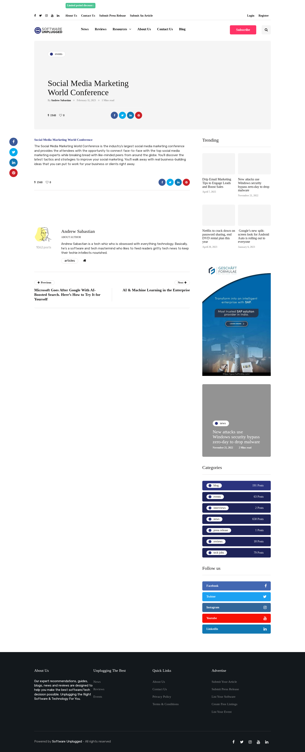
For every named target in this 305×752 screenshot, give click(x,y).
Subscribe (243, 30)
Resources (120, 29)
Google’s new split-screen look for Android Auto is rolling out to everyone (253, 236)
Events (97, 696)
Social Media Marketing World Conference (63, 139)
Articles (70, 260)
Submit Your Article (224, 681)
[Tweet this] (122, 115)
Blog (182, 29)
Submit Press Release (112, 15)
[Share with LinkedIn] (130, 115)
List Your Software (223, 696)
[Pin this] (138, 115)
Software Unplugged (67, 741)
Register (264, 15)
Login (250, 15)
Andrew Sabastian (61, 100)
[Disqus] (112, 368)
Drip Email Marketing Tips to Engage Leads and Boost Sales (216, 182)
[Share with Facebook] (114, 115)
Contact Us (88, 15)
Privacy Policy (161, 696)
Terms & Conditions (165, 704)
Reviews (100, 29)
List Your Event (222, 711)
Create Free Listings (224, 704)
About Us (71, 15)
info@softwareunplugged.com (220, 5)
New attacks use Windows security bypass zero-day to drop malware (253, 184)
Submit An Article (141, 15)
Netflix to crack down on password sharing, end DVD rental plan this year (218, 236)
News (85, 29)
